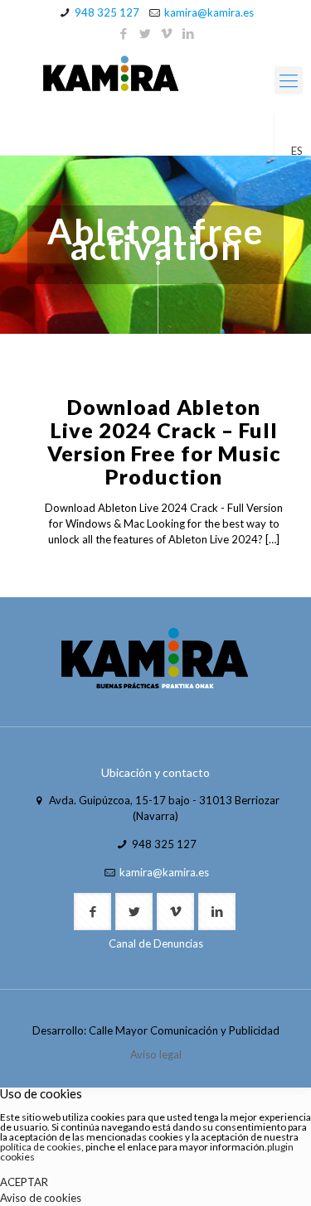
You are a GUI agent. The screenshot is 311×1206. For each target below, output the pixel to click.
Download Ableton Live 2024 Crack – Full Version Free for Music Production (164, 441)
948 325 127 (107, 12)
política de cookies (40, 1147)
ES (297, 150)
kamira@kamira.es (209, 12)
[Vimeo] (166, 33)
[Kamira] (155, 76)
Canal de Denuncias (156, 943)
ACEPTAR (24, 1182)
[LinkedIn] (188, 33)
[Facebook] (123, 33)
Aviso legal (156, 1054)
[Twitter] (144, 33)
